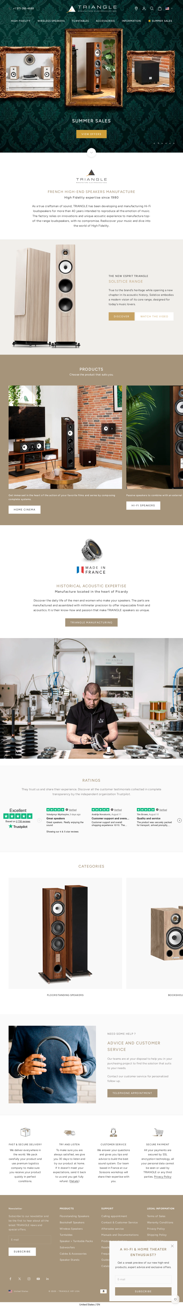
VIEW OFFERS (91, 134)
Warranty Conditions (160, 1222)
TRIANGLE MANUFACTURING (91, 622)
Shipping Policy (157, 1234)
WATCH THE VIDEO (154, 316)
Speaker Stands (69, 1259)
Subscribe (143, 1291)
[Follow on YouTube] (38, 1279)
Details (74, 1181)
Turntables (66, 1234)
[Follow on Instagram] (29, 1279)
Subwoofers (67, 1247)
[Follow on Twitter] (19, 1279)
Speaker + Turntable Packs (76, 1241)
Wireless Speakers (71, 1228)
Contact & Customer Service (119, 1222)
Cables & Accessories (73, 1253)
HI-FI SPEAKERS (143, 505)
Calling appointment (114, 1216)
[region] (91, 76)
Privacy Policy (162, 1176)
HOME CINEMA (24, 509)
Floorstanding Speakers (74, 1216)
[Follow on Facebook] (10, 1279)
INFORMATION (131, 20)
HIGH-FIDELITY (20, 20)
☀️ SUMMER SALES (160, 20)
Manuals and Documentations (120, 1234)
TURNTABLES (80, 20)
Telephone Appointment (132, 1093)
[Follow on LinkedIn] (47, 1279)
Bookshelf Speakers (72, 1222)
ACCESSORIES (105, 20)
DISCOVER (121, 316)
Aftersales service (112, 1228)
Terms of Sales (156, 1216)
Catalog (106, 1266)
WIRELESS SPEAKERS (51, 20)
